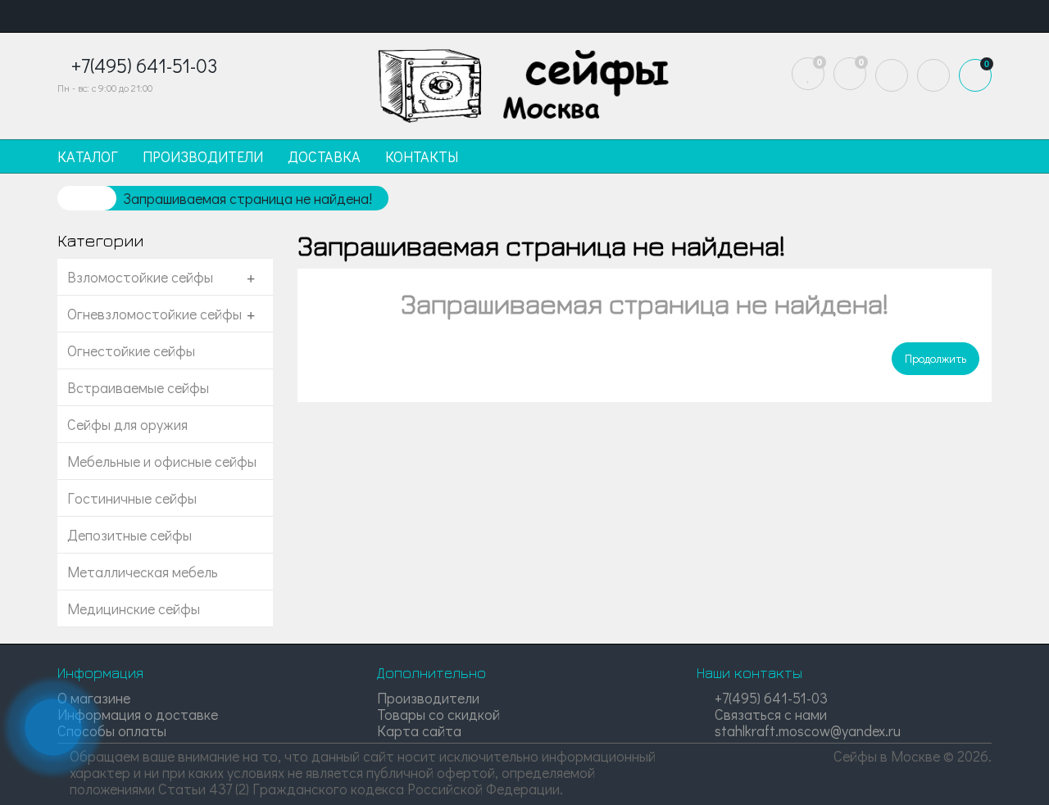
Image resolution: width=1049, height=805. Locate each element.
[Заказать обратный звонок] (53, 727)
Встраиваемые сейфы (138, 387)
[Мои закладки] (808, 73)
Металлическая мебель (142, 571)
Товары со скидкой (438, 714)
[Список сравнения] (849, 73)
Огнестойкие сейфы (131, 350)
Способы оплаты (111, 730)
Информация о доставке (137, 714)
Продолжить (935, 358)
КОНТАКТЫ (421, 156)
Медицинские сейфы (133, 608)
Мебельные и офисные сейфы (162, 461)
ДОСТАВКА (324, 156)
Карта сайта (419, 730)
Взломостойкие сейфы (140, 277)
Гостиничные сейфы (132, 498)
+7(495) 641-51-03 (769, 698)
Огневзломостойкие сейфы (154, 313)
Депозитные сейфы (129, 535)
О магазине (93, 698)
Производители (428, 698)
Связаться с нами (769, 714)
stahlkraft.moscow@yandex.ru (806, 730)
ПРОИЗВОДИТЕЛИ (203, 156)
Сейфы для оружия (127, 424)
